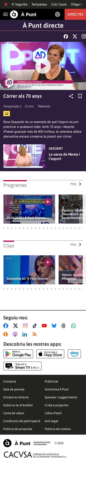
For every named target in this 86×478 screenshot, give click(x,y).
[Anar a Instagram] (26, 325)
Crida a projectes (56, 405)
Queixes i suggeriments (61, 397)
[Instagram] (84, 36)
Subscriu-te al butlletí (18, 405)
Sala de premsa (13, 389)
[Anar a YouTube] (45, 325)
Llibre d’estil (53, 413)
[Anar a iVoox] (6, 334)
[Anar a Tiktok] (36, 325)
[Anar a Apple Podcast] (16, 334)
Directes (75, 14)
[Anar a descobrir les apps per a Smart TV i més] (22, 366)
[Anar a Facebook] (6, 325)
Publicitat (51, 381)
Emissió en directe (16, 397)
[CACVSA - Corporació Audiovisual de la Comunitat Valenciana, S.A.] (35, 454)
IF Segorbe (19, 4)
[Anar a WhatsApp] (74, 325)
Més (73, 184)
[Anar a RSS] (35, 334)
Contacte (9, 381)
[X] (75, 36)
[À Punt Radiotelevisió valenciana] (26, 443)
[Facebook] (66, 36)
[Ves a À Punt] (23, 14)
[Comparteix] (71, 96)
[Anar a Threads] (65, 325)
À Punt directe (43, 25)
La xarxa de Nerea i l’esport (64, 156)
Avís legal (51, 421)
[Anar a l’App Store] (50, 353)
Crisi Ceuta (59, 4)
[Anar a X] (16, 325)
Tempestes (39, 4)
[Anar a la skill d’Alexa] (74, 353)
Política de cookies (58, 429)
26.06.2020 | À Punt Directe (26, 218)
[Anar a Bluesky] (55, 325)
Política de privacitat (17, 429)
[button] (4, 228)
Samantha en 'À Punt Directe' (28, 278)
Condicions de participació (21, 421)
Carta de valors (13, 413)
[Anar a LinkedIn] (25, 334)
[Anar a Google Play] (18, 353)
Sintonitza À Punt (57, 389)
